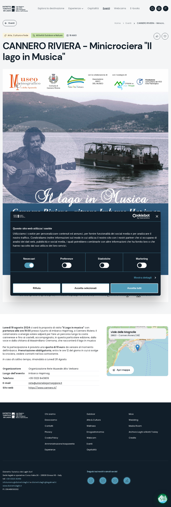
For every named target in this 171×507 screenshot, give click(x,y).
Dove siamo (51, 419)
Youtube (115, 481)
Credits (132, 437)
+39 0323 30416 (13, 478)
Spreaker (127, 481)
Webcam (91, 437)
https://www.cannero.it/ (43, 387)
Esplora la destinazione (51, 8)
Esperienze (74, 8)
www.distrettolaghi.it (12, 485)
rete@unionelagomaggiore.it (45, 383)
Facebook (91, 481)
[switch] (66, 265)
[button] (137, 347)
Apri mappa (123, 369)
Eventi (106, 8)
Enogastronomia (95, 431)
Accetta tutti (134, 288)
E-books (135, 8)
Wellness (91, 425)
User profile (159, 8)
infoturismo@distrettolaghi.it (16, 482)
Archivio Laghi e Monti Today (143, 431)
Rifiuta (37, 288)
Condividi (157, 36)
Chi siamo (50, 414)
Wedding (133, 419)
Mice (131, 414)
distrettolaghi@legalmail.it (44, 482)
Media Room (135, 425)
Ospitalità (93, 8)
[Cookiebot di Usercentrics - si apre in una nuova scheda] (135, 216)
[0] (165, 36)
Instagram (103, 481)
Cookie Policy (51, 437)
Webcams (120, 8)
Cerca (152, 8)
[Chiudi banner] (157, 216)
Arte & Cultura (94, 419)
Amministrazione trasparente (59, 443)
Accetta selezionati (85, 288)
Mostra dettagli (143, 277)
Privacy (48, 431)
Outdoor (91, 414)
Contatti (49, 425)
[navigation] (165, 8)
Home (118, 23)
